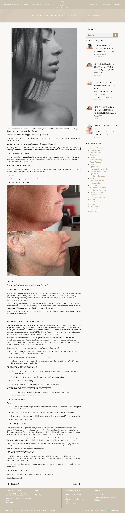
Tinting (92, 204)
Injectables (94, 174)
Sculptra (93, 199)
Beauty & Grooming (97, 148)
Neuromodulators (96, 192)
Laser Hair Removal (97, 181)
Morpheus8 (94, 185)
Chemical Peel (95, 153)
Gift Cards (103, 4)
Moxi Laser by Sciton (98, 188)
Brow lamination (96, 150)
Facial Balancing (96, 160)
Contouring (94, 155)
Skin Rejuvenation (96, 202)
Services (17, 4)
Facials (92, 164)
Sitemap (52, 510)
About (9, 4)
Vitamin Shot (95, 211)
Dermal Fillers (95, 157)
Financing (45, 4)
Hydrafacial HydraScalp (99, 169)
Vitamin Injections (96, 209)
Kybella (92, 178)
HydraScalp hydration (98, 171)
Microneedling (95, 183)
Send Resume (11, 502)
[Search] (115, 35)
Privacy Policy (43, 510)
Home (4, 4)
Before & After (93, 4)
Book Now (119, 4)
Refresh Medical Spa (97, 197)
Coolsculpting (30, 344)
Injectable (14, 175)
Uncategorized (95, 206)
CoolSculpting (28, 161)
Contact (111, 4)
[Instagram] (40, 495)
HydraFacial (94, 167)
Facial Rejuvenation (97, 162)
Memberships (36, 4)
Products (26, 4)
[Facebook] (36, 495)
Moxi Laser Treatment (98, 190)
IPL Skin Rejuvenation (98, 176)
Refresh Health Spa (97, 195)
